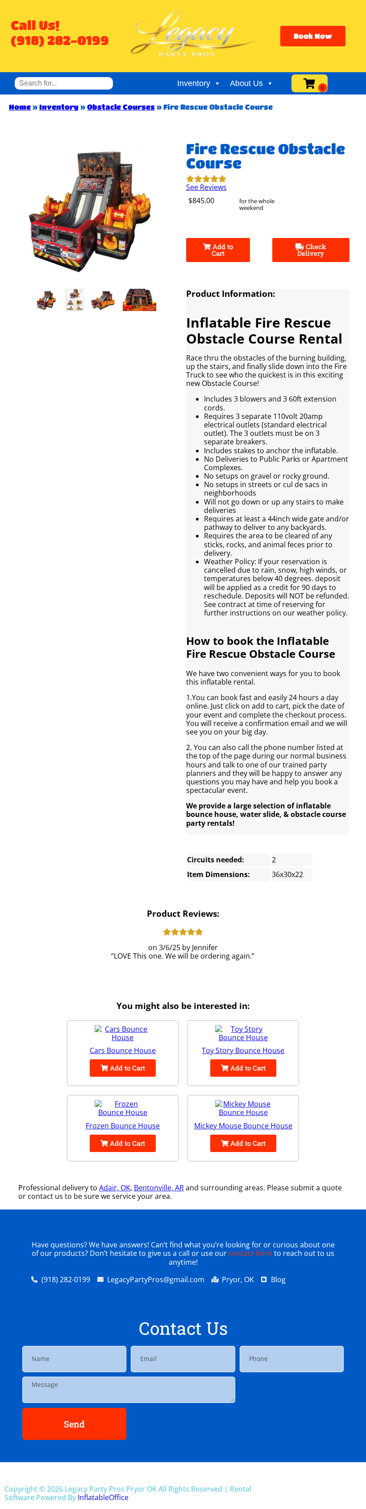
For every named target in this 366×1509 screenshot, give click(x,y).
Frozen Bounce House (123, 1126)
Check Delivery (311, 250)
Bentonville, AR (159, 1188)
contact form (250, 1253)
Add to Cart (222, 250)
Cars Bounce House (123, 1050)
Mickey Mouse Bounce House (243, 1126)
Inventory (193, 83)
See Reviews (206, 187)
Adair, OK (114, 1188)
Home (20, 107)
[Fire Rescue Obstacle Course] (47, 300)
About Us (246, 83)
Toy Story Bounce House (243, 1050)
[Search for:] (64, 83)
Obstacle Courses (121, 107)
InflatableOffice (103, 1497)
